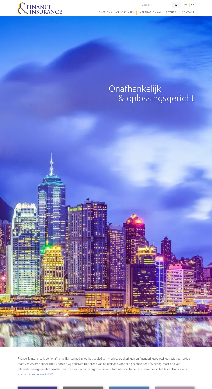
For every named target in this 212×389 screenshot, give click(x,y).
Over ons (105, 12)
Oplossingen (125, 12)
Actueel (171, 12)
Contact (188, 12)
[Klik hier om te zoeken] (176, 5)
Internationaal (150, 12)
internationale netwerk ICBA (36, 374)
